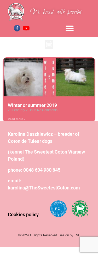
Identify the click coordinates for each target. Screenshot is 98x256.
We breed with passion (55, 12)
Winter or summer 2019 (32, 105)
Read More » (16, 119)
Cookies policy (23, 214)
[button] (69, 28)
